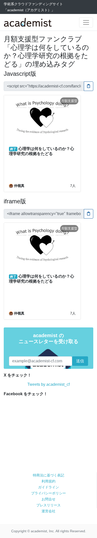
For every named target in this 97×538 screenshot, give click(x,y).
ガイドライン (48, 487)
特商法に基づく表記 (48, 475)
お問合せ (48, 499)
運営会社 (48, 511)
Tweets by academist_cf (48, 384)
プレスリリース (48, 505)
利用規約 (48, 481)
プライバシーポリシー (48, 493)
